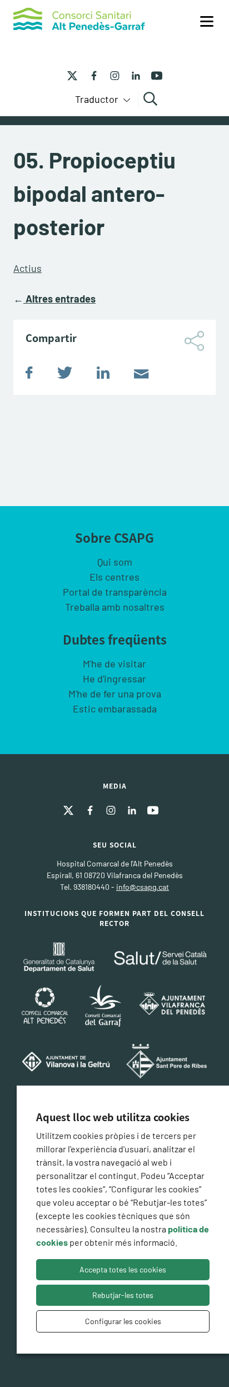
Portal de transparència (115, 592)
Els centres (114, 577)
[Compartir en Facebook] (29, 375)
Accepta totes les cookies (122, 1269)
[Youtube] (152, 74)
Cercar (152, 99)
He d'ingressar (114, 678)
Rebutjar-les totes (122, 1295)
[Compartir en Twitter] (64, 375)
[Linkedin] (131, 74)
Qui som (114, 562)
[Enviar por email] (141, 375)
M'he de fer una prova (114, 693)
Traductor (98, 99)
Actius (27, 268)
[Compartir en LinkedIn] (103, 375)
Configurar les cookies (123, 1321)
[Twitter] (72, 74)
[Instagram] (110, 74)
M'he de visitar (114, 663)
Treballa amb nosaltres (115, 607)
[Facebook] (89, 74)
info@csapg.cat (142, 886)
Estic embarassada (115, 708)
